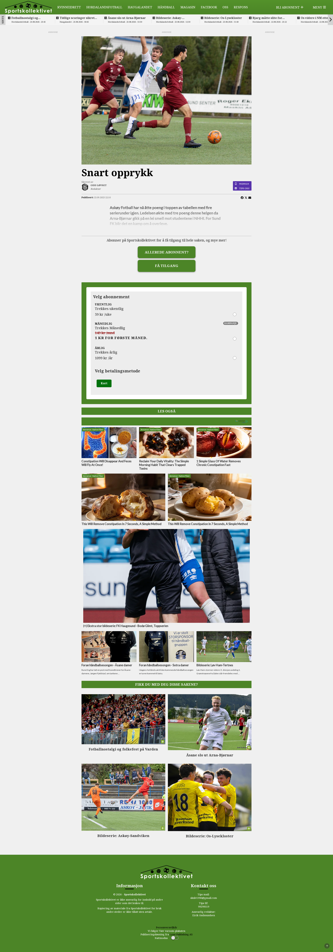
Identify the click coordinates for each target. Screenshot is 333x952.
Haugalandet (140, 7)
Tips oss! (244, 188)
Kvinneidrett (69, 7)
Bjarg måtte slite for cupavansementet (267, 18)
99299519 (244, 183)
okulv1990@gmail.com (203, 898)
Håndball (166, 7)
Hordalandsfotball (104, 7)
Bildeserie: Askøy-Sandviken (169, 18)
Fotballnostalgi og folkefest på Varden (25, 18)
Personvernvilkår (166, 927)
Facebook (209, 7)
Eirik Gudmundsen (203, 915)
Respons (241, 7)
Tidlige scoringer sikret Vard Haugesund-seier (77, 18)
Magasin (187, 7)
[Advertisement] (53, 86)
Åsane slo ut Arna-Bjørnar (127, 18)
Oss (225, 7)
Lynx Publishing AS (181, 934)
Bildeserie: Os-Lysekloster (223, 18)
